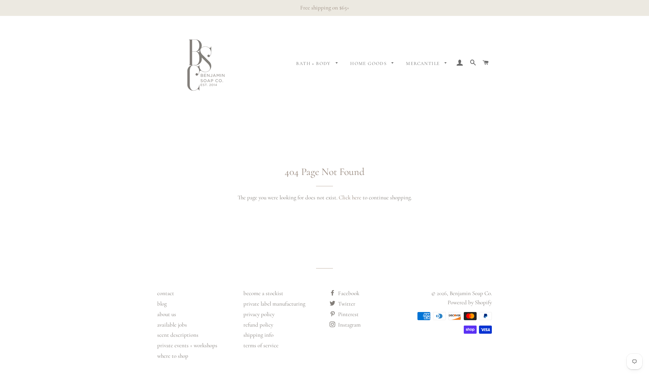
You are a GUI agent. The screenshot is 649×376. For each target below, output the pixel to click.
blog (162, 303)
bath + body (314, 63)
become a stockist (263, 293)
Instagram (349, 324)
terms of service (261, 345)
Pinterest (348, 314)
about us (166, 314)
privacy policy (258, 314)
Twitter (346, 303)
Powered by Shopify (470, 302)
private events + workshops (187, 345)
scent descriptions (177, 334)
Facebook (348, 293)
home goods (369, 63)
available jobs (172, 324)
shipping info (258, 334)
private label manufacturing (274, 303)
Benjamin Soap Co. (471, 293)
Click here (350, 197)
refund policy (258, 324)
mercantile (423, 63)
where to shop (172, 355)
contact (165, 293)
